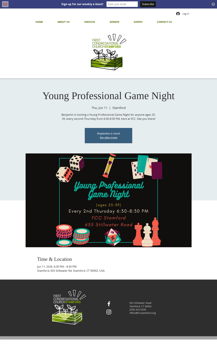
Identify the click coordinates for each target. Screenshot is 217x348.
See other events (108, 137)
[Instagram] (109, 312)
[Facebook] (109, 304)
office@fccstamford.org (143, 313)
